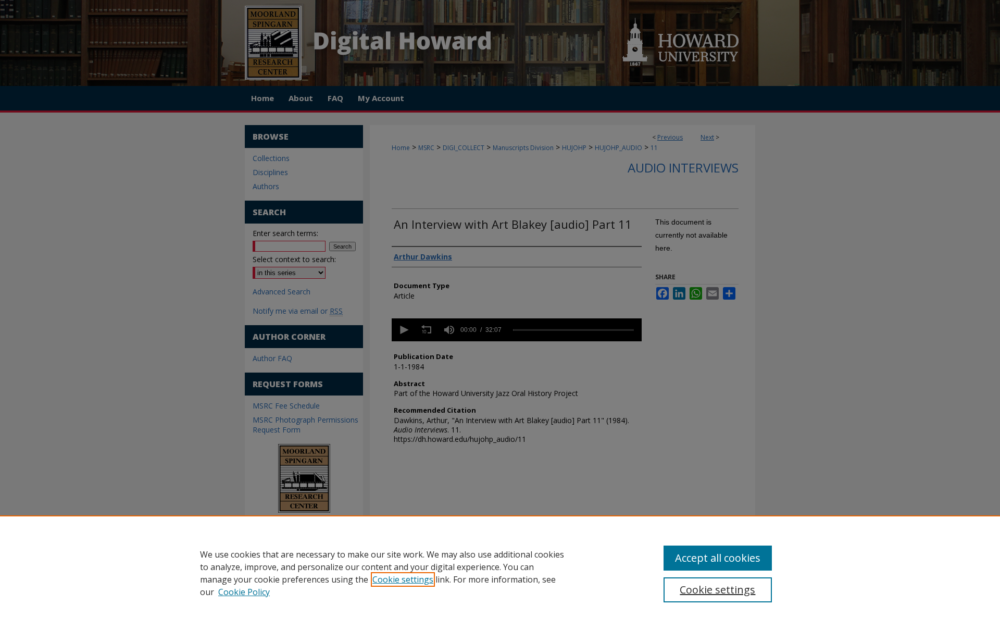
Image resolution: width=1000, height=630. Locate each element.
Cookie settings (402, 579)
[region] (500, 572)
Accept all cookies (717, 558)
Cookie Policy (244, 592)
